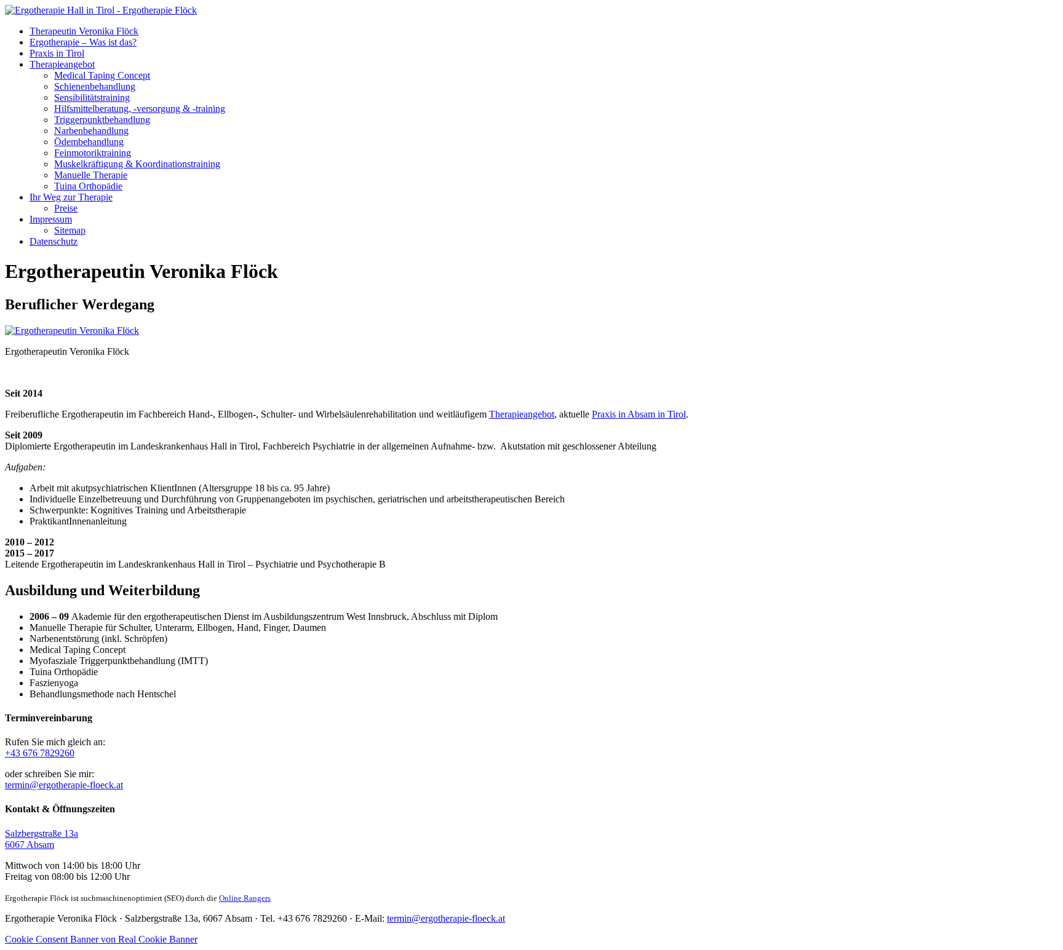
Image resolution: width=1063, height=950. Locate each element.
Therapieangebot (62, 64)
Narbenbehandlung (91, 130)
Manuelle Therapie (90, 175)
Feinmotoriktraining (92, 153)
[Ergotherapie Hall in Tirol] (101, 10)
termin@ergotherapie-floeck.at (64, 785)
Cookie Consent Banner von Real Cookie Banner (101, 939)
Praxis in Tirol (57, 53)
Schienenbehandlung (94, 86)
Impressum (51, 219)
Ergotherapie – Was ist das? (83, 42)
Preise (66, 208)
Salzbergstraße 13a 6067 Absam (41, 839)
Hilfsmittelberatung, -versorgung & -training (139, 108)
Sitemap (70, 230)
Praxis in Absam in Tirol (639, 414)
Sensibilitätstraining (92, 97)
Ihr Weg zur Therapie (71, 197)
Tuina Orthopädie (88, 186)
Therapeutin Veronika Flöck (84, 31)
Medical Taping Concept (102, 75)
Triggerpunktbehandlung (102, 119)
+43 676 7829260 (39, 753)
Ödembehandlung (89, 142)
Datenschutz (54, 241)
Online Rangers (245, 898)
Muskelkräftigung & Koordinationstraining (137, 164)
